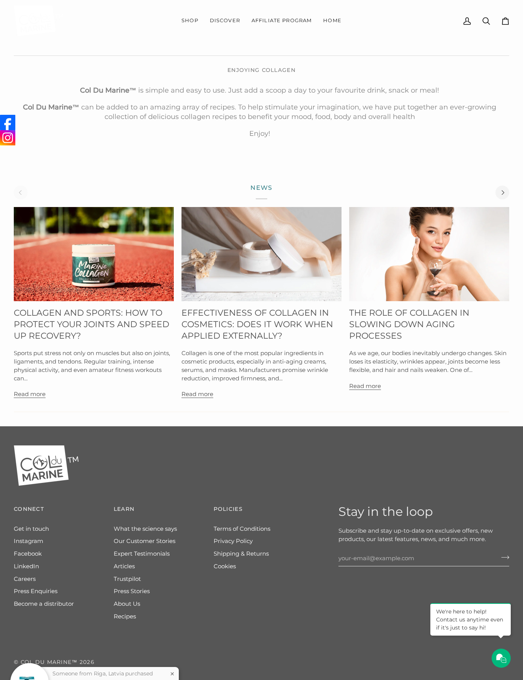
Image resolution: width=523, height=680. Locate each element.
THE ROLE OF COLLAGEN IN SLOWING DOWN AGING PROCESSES (409, 324)
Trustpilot (127, 579)
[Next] (502, 192)
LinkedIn (26, 566)
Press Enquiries (35, 591)
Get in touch (31, 528)
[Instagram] (7, 137)
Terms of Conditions (242, 528)
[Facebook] (7, 122)
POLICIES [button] (228, 509)
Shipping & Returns (241, 553)
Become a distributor (44, 603)
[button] (190, 21)
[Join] (503, 557)
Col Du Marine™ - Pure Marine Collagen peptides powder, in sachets (100, 662)
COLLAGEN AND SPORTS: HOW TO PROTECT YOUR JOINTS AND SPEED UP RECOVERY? (91, 324)
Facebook (28, 553)
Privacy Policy (233, 541)
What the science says (145, 528)
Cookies (225, 566)
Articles (124, 566)
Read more (30, 394)
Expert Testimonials (142, 553)
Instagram (28, 541)
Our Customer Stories (144, 541)
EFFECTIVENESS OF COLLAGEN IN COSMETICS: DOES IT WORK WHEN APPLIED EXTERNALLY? (257, 324)
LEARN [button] (124, 509)
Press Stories (132, 591)
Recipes (125, 616)
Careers (25, 579)
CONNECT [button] (29, 509)
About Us (127, 603)
